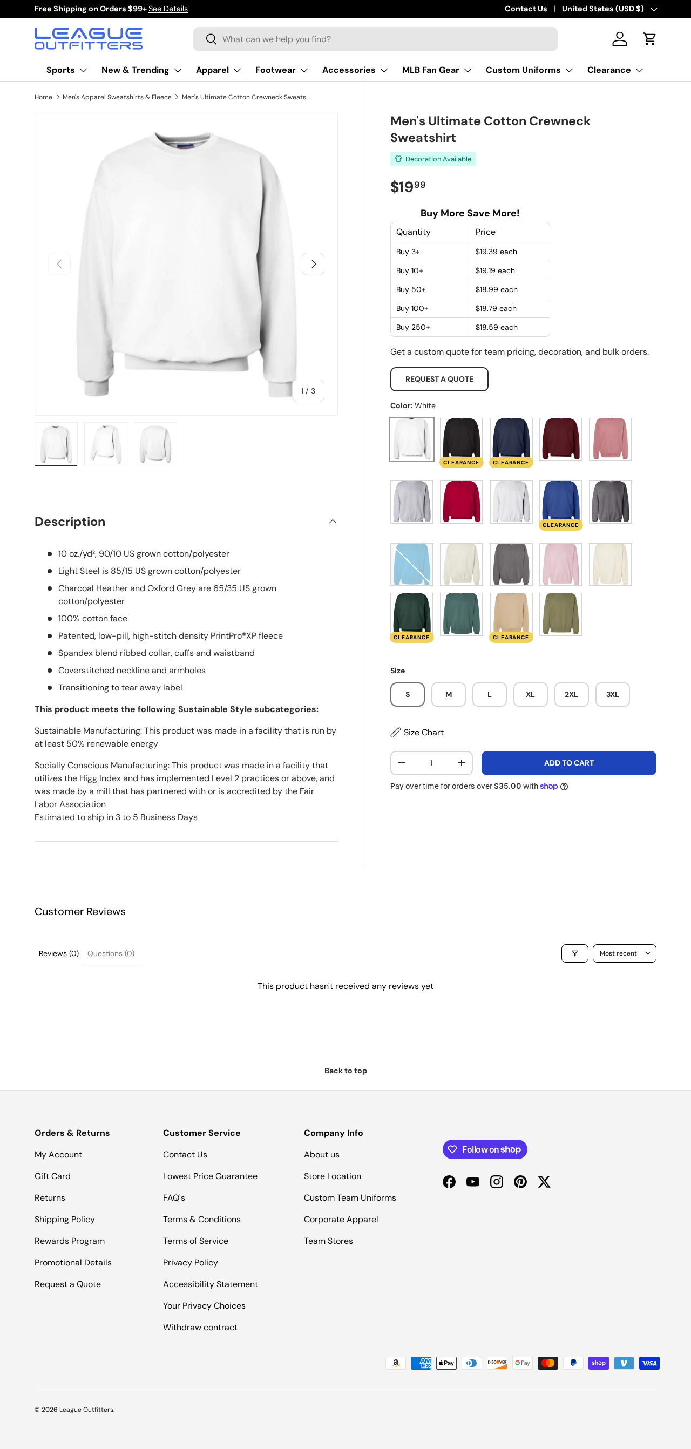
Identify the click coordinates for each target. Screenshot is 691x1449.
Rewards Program (70, 1241)
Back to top (345, 1070)
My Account (58, 1154)
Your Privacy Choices (204, 1305)
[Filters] (574, 953)
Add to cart (569, 762)
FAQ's (174, 1197)
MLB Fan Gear (430, 70)
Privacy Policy (190, 1262)
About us (322, 1154)
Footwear (275, 70)
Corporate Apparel (341, 1219)
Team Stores (328, 1241)
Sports (60, 70)
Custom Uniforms (523, 70)
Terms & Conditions (202, 1219)
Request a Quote (439, 379)
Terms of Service (195, 1241)
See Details (168, 8)
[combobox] (375, 39)
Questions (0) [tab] (110, 953)
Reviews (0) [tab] (59, 953)
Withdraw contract (200, 1327)
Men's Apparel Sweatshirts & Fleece (117, 97)
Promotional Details (73, 1262)
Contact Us (526, 8)
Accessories (349, 70)
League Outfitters (86, 1409)
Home (43, 97)
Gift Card (53, 1176)
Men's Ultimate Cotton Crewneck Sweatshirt (246, 97)
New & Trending (135, 70)
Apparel (212, 70)
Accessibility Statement (210, 1284)
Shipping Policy (65, 1219)
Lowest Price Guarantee (210, 1176)
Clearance (609, 70)
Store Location (332, 1176)
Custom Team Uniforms (350, 1197)
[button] (650, 39)
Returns (50, 1197)
